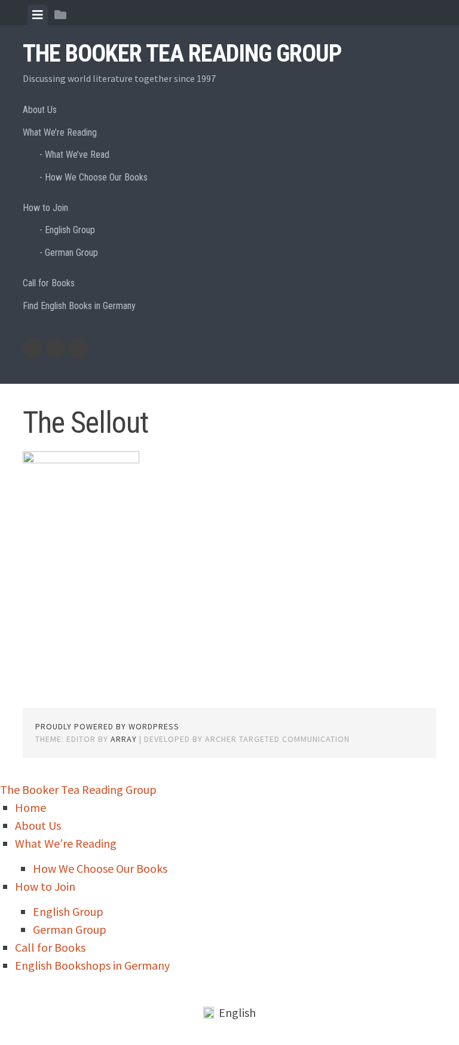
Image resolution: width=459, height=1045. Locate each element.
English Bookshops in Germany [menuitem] (92, 965)
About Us (40, 109)
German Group (71, 252)
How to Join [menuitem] (45, 886)
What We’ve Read (77, 154)
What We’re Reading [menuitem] (66, 843)
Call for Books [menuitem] (50, 947)
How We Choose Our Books (96, 177)
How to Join (45, 207)
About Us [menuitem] (38, 825)
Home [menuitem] (30, 807)
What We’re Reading (60, 132)
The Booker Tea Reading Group (182, 53)
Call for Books (49, 283)
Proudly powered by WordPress (107, 726)
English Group (70, 230)
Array (124, 739)
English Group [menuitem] (68, 911)
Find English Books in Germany (79, 305)
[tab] (37, 15)
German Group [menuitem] (69, 929)
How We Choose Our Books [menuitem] (100, 868)
